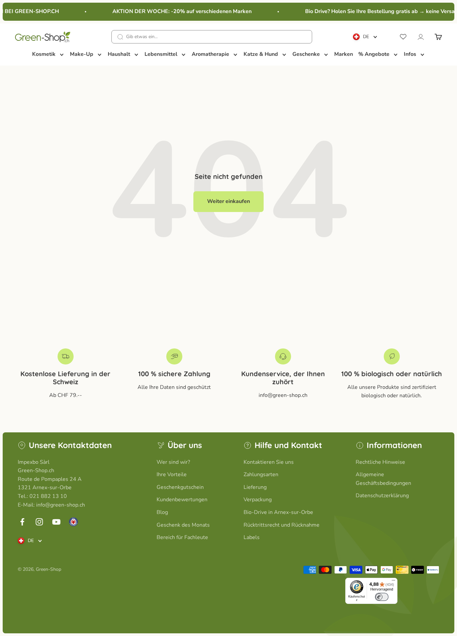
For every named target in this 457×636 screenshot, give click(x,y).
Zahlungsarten (261, 474)
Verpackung (258, 499)
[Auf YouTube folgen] (56, 521)
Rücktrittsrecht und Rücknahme (281, 525)
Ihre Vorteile (172, 474)
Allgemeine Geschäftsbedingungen (383, 479)
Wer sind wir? (173, 462)
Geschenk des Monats (183, 525)
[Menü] (393, 582)
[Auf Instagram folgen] (39, 521)
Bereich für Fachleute (182, 537)
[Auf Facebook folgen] (22, 521)
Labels (252, 537)
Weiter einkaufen (228, 201)
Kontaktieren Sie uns (269, 462)
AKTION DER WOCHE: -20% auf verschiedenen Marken (178, 11)
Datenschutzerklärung (382, 495)
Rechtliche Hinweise (380, 462)
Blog (162, 512)
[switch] (381, 597)
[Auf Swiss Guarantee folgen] (73, 521)
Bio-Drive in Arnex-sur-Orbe (278, 512)
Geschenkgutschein (180, 487)
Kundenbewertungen (182, 499)
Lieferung (255, 487)
